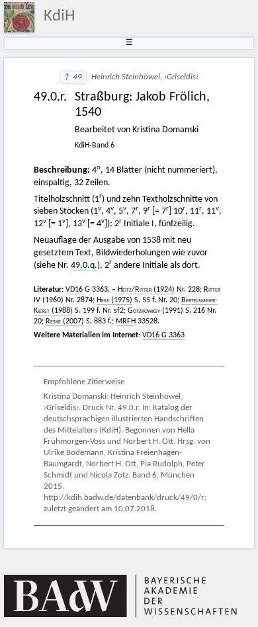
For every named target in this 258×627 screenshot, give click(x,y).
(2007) (65, 321)
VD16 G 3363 (163, 335)
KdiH (59, 16)
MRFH (126, 321)
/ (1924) (146, 290)
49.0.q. (84, 266)
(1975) (114, 300)
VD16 (74, 290)
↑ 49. (73, 77)
